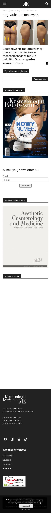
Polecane (7, 468)
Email (5, 176)
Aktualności (8, 455)
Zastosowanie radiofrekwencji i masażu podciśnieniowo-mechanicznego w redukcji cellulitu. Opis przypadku (23, 54)
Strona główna (8, 10)
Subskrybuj (25, 185)
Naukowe (7, 464)
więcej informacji (34, 503)
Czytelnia (7, 460)
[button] (4, 4)
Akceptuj (26, 506)
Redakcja (7, 63)
